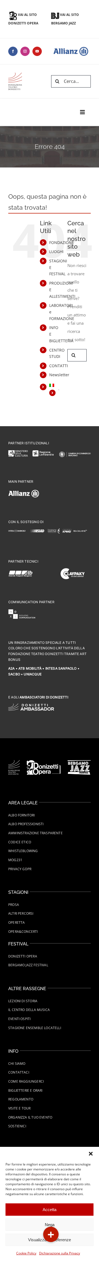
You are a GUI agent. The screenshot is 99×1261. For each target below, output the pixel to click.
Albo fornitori (21, 815)
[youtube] (37, 51)
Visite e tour (19, 1108)
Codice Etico (19, 842)
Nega (49, 1224)
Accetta (49, 1209)
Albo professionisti (25, 824)
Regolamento (20, 1099)
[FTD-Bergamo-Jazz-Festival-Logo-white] (79, 762)
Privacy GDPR (19, 869)
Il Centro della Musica (29, 1009)
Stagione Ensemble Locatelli (34, 1028)
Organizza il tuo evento (30, 1117)
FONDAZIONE (61, 242)
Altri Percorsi (21, 913)
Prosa (13, 904)
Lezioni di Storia (22, 1001)
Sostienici (17, 1126)
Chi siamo (17, 1063)
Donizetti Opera (22, 956)
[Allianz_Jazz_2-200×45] (15, 74)
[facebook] (13, 51)
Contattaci (18, 1072)
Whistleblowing (23, 851)
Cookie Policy (26, 1253)
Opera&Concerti (23, 931)
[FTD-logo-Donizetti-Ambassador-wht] (31, 705)
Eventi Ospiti (19, 1018)
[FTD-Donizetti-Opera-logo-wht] (44, 762)
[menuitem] (54, 385)
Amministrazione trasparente (35, 833)
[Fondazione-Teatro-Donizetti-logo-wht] (14, 762)
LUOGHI (56, 251)
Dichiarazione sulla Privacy (59, 1253)
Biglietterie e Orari (25, 1090)
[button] (91, 1153)
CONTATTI (58, 365)
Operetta (16, 922)
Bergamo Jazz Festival (28, 965)
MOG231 (15, 860)
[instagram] (25, 51)
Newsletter (59, 374)
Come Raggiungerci (26, 1081)
